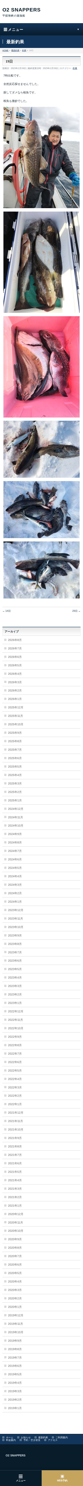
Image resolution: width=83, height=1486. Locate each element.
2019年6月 (15, 1365)
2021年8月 (15, 1146)
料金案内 (11, 1440)
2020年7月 (15, 1256)
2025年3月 (15, 783)
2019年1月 (15, 1408)
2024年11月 (15, 817)
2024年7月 (15, 851)
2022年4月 (15, 1079)
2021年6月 (15, 1163)
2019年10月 (15, 1332)
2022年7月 (15, 1053)
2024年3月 (15, 884)
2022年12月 (15, 1011)
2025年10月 (15, 724)
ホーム (9, 1437)
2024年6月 (15, 859)
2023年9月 (15, 935)
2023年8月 (15, 944)
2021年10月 (15, 1129)
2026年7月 (15, 648)
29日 (76, 611)
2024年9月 (15, 834)
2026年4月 (15, 673)
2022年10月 (15, 1028)
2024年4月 (15, 876)
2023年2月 (15, 994)
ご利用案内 (62, 1437)
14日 (6, 611)
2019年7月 (15, 1357)
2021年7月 (15, 1154)
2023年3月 (15, 986)
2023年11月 (15, 918)
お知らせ (26, 1437)
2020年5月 (15, 1273)
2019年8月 (15, 1349)
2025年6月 (15, 758)
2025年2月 (15, 792)
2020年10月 (15, 1230)
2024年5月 (15, 867)
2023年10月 (15, 927)
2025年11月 (15, 715)
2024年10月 (15, 825)
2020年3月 (15, 1290)
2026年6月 (15, 656)
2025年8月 (15, 741)
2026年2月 (15, 690)
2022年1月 (15, 1104)
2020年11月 (15, 1222)
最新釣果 (43, 1437)
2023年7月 (15, 952)
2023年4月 (15, 977)
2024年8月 (15, 842)
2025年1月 (15, 800)
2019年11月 (15, 1323)
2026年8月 (15, 640)
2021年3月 (15, 1188)
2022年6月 (15, 1062)
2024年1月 (15, 901)
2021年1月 (15, 1205)
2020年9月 (15, 1239)
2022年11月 (15, 1019)
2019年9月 (15, 1340)
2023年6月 (15, 960)
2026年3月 (15, 682)
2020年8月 (15, 1247)
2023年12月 (15, 910)
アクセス (53, 1440)
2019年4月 (15, 1382)
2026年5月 (15, 665)
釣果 (75, 68)
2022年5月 (15, 1070)
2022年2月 (15, 1095)
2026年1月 (15, 699)
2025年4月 (15, 775)
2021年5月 (15, 1171)
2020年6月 (15, 1264)
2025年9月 (15, 732)
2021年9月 (15, 1138)
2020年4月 (15, 1281)
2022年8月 (15, 1045)
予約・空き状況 (31, 1440)
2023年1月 (15, 1002)
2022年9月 (15, 1036)
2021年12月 (15, 1112)
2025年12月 (15, 707)
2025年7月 (15, 749)
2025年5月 (15, 766)
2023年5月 (15, 969)
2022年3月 (15, 1087)
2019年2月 (15, 1399)
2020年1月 (15, 1306)
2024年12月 (15, 808)
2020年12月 (15, 1214)
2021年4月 (15, 1180)
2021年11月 (15, 1121)
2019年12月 (15, 1315)
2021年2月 (15, 1197)
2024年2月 (15, 893)
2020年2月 (15, 1298)
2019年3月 (15, 1391)
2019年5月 (15, 1374)
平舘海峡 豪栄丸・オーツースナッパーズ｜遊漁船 (41, 12)
